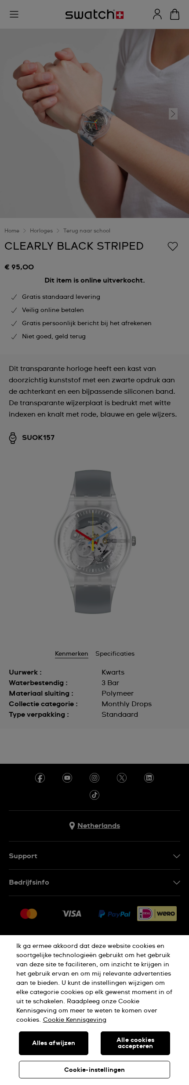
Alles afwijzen (54, 1043)
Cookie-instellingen (94, 1070)
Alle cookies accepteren (135, 1043)
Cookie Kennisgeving (74, 1020)
